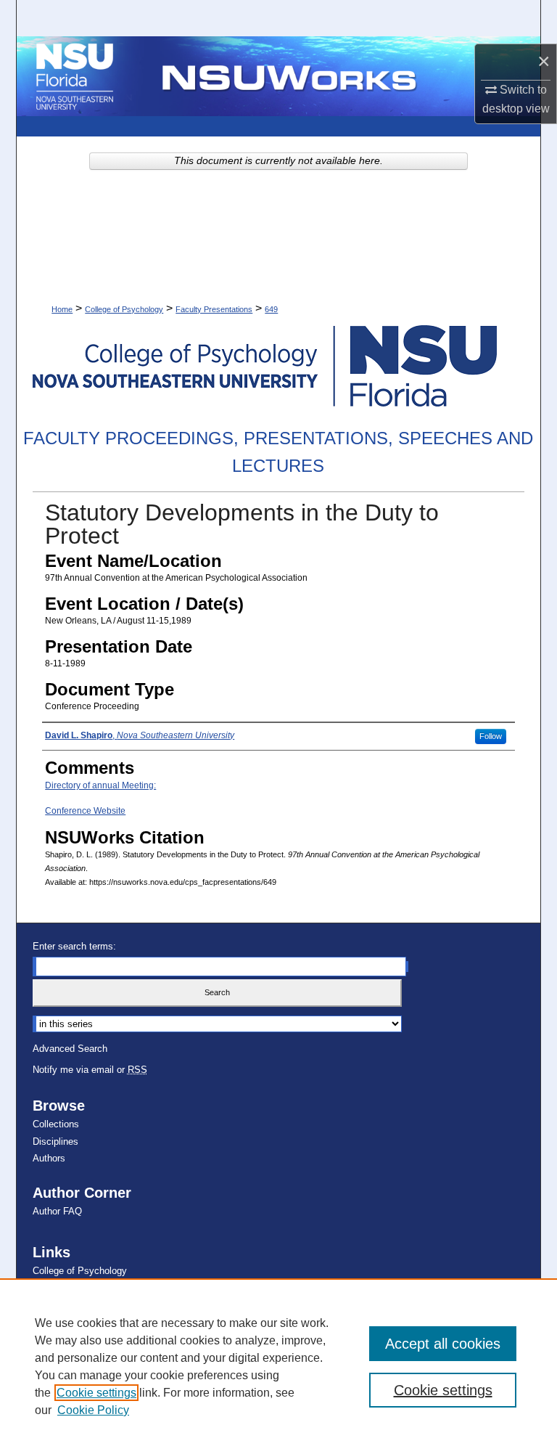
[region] (278, 1366)
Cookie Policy (93, 1410)
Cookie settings (96, 1392)
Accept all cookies (442, 1344)
